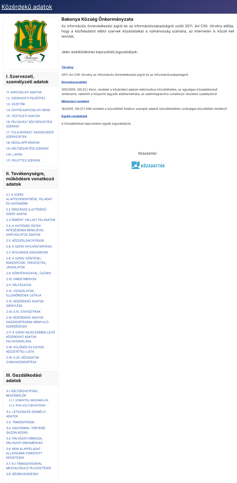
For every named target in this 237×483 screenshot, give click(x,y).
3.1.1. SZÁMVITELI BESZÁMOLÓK (29, 400)
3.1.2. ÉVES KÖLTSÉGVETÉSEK (27, 405)
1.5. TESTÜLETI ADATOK (23, 116)
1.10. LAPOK (14, 154)
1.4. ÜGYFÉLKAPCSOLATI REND (28, 110)
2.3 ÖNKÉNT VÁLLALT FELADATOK (30, 220)
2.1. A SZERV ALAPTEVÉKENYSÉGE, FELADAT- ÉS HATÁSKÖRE (29, 199)
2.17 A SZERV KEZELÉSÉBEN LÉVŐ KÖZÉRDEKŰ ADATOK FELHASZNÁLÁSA (30, 336)
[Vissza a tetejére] (230, 476)
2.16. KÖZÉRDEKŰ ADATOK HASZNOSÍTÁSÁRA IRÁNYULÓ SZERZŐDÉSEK (27, 322)
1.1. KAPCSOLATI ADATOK (24, 92)
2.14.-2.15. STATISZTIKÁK (23, 311)
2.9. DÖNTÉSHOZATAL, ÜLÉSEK (28, 273)
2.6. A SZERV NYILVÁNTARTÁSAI (29, 246)
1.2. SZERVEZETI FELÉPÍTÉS (25, 98)
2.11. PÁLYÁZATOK (18, 285)
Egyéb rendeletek (74, 116)
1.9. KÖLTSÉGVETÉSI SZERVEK (27, 148)
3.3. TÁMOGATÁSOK (20, 422)
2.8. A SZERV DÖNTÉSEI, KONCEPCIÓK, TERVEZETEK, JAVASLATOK (26, 262)
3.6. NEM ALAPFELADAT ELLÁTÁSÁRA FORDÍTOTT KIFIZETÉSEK (24, 453)
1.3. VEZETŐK (15, 104)
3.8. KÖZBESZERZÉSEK (22, 474)
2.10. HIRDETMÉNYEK (21, 279)
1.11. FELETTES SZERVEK (23, 160)
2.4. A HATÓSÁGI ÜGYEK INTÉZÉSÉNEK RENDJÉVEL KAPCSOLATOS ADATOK (25, 230)
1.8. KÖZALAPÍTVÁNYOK (23, 142)
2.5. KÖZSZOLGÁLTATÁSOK (25, 240)
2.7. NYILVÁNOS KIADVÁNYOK (27, 252)
